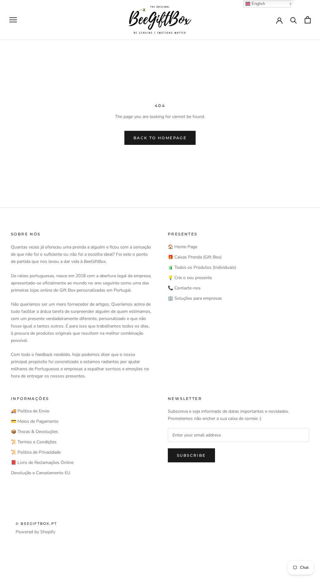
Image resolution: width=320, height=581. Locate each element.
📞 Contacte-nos (184, 288)
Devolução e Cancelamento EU (40, 473)
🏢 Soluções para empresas (195, 298)
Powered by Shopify (35, 532)
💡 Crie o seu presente (190, 278)
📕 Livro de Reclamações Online (42, 462)
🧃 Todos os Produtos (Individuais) (202, 267)
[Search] (293, 20)
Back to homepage (160, 137)
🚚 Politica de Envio (30, 411)
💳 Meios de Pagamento (34, 421)
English (257, 3)
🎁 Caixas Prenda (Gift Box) (195, 257)
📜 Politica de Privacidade (36, 452)
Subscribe (191, 455)
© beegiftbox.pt (36, 523)
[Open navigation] (13, 19)
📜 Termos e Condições (34, 442)
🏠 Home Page (182, 247)
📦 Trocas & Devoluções (34, 432)
